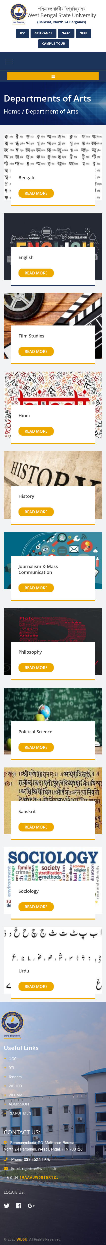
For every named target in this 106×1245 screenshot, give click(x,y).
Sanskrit (27, 811)
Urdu (23, 971)
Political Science (35, 732)
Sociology (28, 891)
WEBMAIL (17, 1094)
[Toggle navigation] (9, 61)
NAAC (66, 33)
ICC (22, 33)
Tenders (15, 1076)
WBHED (15, 1085)
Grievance (44, 33)
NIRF (83, 33)
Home (12, 111)
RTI (11, 1067)
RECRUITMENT (21, 1113)
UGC (12, 1058)
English (26, 257)
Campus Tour (53, 43)
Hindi (24, 415)
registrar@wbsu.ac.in (39, 1168)
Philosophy (30, 652)
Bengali (26, 178)
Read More (36, 193)
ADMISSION (19, 1104)
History (26, 496)
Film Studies (31, 336)
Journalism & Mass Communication (38, 569)
